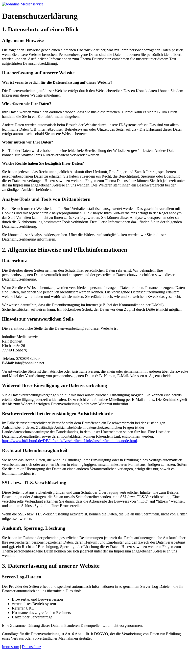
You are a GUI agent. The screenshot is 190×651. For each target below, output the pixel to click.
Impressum (10, 647)
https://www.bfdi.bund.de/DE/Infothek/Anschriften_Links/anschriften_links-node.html (69, 441)
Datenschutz (31, 647)
